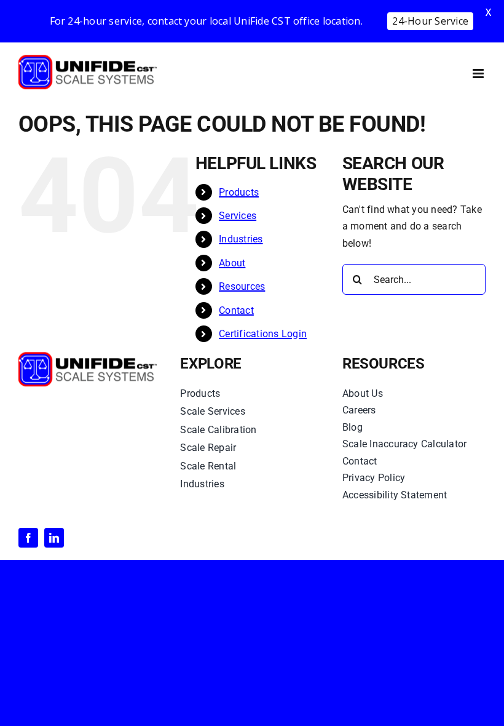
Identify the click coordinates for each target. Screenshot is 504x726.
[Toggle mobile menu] (479, 73)
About (232, 263)
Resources (242, 286)
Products (239, 192)
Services (237, 215)
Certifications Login (263, 334)
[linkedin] (54, 538)
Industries (240, 239)
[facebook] (28, 538)
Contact (236, 310)
